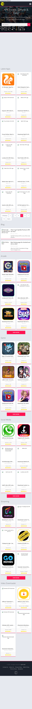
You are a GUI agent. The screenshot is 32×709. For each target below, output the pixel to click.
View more (16, 332)
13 (4, 219)
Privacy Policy (18, 667)
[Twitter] (12, 29)
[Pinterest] (24, 29)
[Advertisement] (16, 50)
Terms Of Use (13, 669)
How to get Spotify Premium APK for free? (20, 230)
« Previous (4, 215)
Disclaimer (20, 669)
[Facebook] (8, 29)
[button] (28, 24)
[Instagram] (16, 29)
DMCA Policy (26, 667)
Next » (9, 219)
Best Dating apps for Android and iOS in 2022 (20, 243)
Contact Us (5, 667)
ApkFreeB (23, 664)
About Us (11, 667)
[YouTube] (20, 29)
